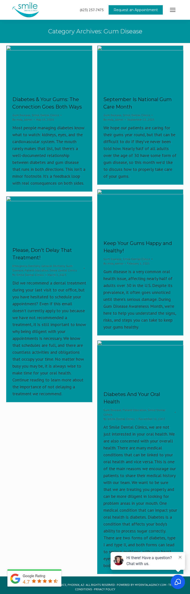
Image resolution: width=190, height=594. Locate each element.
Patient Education (36, 270)
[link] (49, 68)
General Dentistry (53, 266)
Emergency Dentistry (26, 266)
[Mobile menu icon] (173, 10)
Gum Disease (21, 115)
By (22, 119)
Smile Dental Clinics (45, 115)
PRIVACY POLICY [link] (104, 589)
